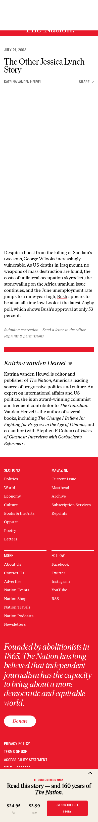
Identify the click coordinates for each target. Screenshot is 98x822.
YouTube (59, 590)
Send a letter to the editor (64, 329)
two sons (13, 259)
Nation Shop (15, 598)
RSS (55, 598)
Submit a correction (21, 329)
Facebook (60, 564)
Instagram (61, 581)
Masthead (60, 487)
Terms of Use (15, 752)
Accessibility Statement (25, 760)
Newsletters (15, 624)
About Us (12, 564)
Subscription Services (71, 505)
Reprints (59, 513)
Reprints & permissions (24, 336)
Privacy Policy (17, 744)
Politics (11, 479)
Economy (12, 496)
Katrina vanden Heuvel (22, 81)
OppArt (11, 521)
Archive (59, 496)
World (9, 487)
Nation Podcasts (18, 616)
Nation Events (16, 590)
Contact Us (14, 573)
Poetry (10, 530)
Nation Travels (17, 607)
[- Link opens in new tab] (70, 363)
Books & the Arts (19, 513)
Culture (11, 505)
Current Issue (64, 479)
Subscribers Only (51, 780)
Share (84, 82)
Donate (20, 721)
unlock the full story (67, 808)
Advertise (12, 581)
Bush (62, 296)
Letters (10, 539)
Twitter (58, 573)
